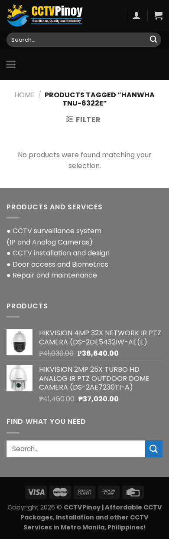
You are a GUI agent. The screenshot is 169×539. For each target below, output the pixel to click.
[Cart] (158, 15)
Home (24, 95)
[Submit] (153, 40)
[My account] (136, 15)
